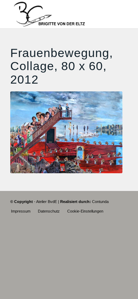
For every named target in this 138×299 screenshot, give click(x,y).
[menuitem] (20, 211)
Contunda (100, 201)
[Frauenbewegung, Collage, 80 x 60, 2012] (66, 132)
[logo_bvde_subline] (57, 14)
